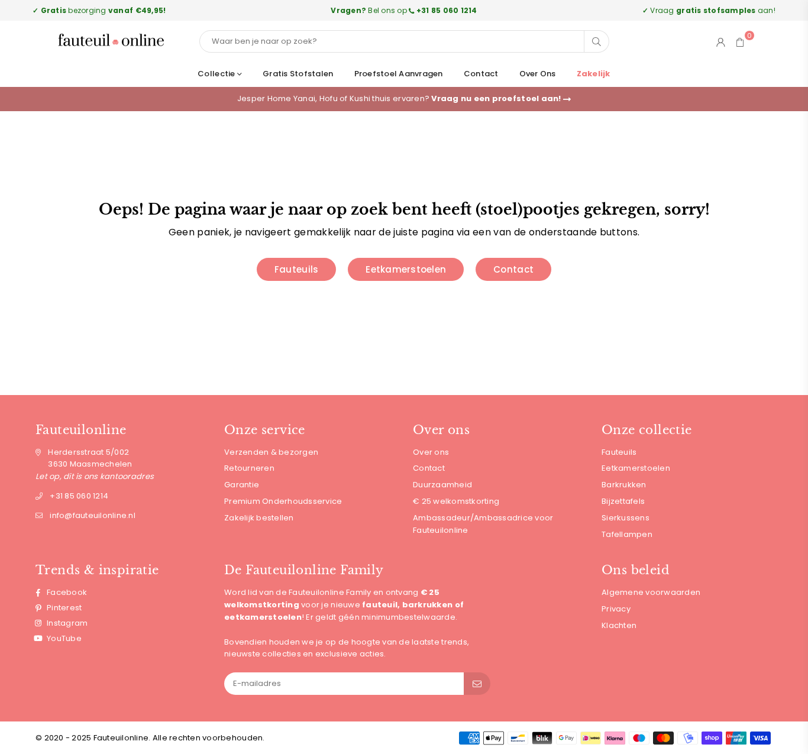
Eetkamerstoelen (406, 269)
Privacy (616, 608)
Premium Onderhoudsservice (283, 501)
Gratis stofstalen (298, 73)
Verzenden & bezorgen (271, 452)
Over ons (537, 73)
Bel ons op (404, 10)
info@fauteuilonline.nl (92, 515)
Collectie (217, 73)
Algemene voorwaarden (651, 592)
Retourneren (249, 468)
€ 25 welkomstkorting (456, 501)
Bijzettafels (623, 501)
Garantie (241, 484)
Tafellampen (627, 534)
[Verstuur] (477, 683)
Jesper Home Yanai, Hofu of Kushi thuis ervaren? (400, 98)
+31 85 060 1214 (79, 495)
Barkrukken (624, 484)
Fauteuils (296, 269)
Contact (481, 73)
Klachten (619, 625)
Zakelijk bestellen (259, 517)
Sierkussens (625, 517)
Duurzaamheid (442, 484)
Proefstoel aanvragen (398, 73)
